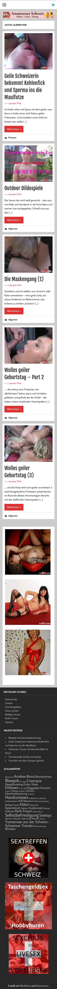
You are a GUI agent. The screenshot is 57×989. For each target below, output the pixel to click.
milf (20, 801)
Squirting (26, 818)
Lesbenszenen (11, 801)
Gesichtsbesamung (16, 793)
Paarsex (46, 808)
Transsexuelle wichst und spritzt (25, 756)
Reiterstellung (37, 811)
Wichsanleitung (40, 826)
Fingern (7, 791)
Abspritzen (9, 777)
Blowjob (12, 780)
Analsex (20, 776)
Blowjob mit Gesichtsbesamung (25, 737)
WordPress (25, 985)
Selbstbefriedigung (22, 815)
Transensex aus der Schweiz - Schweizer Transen (27, 823)
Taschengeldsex (13, 706)
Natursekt (34, 805)
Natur (24, 804)
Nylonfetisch (12, 808)
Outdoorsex (35, 808)
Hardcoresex (16, 797)
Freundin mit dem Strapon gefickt (26, 760)
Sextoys (45, 815)
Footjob (21, 791)
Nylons (24, 808)
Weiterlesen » (14, 129)
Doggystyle (33, 788)
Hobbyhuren (33, 798)
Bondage (23, 781)
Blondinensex (43, 776)
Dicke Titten (30, 784)
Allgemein (12, 228)
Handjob (31, 794)
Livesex (9, 703)
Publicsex (9, 811)
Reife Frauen (11, 718)
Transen (9, 722)
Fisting (14, 790)
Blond (30, 776)
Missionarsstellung (41, 801)
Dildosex (11, 787)
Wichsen (10, 829)
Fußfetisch (29, 791)
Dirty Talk (22, 788)
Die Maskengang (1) (24, 279)
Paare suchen (12, 710)
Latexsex (42, 798)
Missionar (28, 801)
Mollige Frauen (13, 714)
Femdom (45, 788)
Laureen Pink (15, 103)
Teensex (35, 818)
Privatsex (12, 137)
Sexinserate (11, 699)
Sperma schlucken (13, 818)
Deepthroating (14, 784)
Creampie (34, 780)
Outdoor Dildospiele (23, 188)
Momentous (42, 985)
